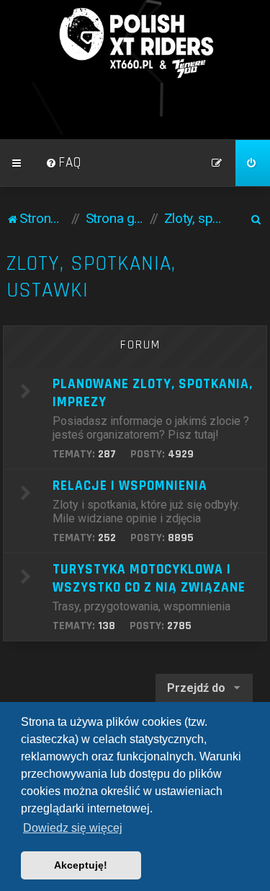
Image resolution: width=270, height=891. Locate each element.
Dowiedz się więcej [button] (72, 828)
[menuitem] (63, 163)
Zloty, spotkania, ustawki (91, 277)
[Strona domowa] (135, 43)
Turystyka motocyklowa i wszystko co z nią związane (149, 579)
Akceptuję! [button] (80, 865)
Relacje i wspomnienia (130, 486)
